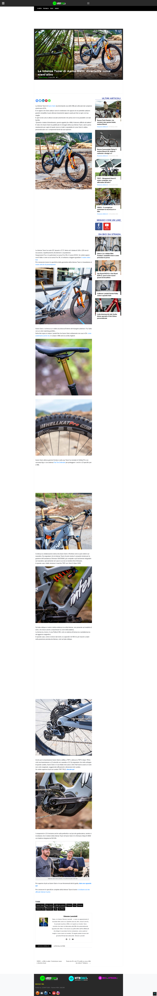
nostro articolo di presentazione (45, 264)
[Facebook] (37, 99)
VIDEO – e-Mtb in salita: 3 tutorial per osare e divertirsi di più (49, 962)
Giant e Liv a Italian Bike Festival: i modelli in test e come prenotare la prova (108, 255)
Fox (74, 905)
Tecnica (46, 8)
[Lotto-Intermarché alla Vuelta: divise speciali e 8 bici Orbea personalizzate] (108, 307)
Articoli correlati (43, 946)
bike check (49, 905)
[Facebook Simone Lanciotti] (67, 939)
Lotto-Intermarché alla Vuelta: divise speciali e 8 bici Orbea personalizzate (107, 316)
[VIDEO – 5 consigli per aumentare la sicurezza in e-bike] (108, 198)
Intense (80, 905)
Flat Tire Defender (59, 462)
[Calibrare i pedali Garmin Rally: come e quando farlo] (108, 287)
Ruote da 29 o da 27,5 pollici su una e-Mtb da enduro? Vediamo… (78, 962)
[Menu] (3, 3)
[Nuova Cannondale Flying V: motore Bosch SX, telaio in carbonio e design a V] (108, 140)
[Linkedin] (43, 99)
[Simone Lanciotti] (43, 921)
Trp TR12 (61, 909)
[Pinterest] (46, 99)
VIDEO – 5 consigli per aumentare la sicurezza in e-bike (106, 209)
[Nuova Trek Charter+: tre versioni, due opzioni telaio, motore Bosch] (108, 111)
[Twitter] (40, 99)
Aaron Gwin (52, 106)
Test (51, 8)
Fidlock (69, 905)
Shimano (50, 909)
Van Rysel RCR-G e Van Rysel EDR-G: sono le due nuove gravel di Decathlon (107, 275)
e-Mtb (39, 8)
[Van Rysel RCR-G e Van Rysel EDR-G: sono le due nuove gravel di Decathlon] (108, 267)
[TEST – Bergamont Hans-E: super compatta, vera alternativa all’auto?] (108, 169)
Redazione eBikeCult (102, 126)
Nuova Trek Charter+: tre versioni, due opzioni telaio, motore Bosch (106, 122)
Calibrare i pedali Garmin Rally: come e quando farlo (107, 294)
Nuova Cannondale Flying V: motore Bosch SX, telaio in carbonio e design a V (107, 151)
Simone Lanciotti (43, 77)
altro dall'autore (59, 946)
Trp (55, 909)
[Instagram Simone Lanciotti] (70, 939)
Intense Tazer (40, 909)
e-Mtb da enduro (60, 905)
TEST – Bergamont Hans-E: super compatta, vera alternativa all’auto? (106, 180)
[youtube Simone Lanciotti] (73, 939)
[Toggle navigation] (88, 3)
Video (57, 8)
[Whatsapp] (49, 99)
